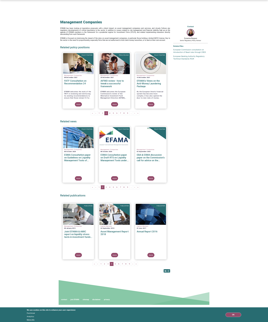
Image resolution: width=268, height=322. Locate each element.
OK (233, 315)
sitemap (86, 300)
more (78, 104)
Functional (31, 313)
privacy (107, 300)
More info (30, 320)
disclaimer (96, 300)
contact (64, 300)
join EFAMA (74, 300)
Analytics (30, 316)
